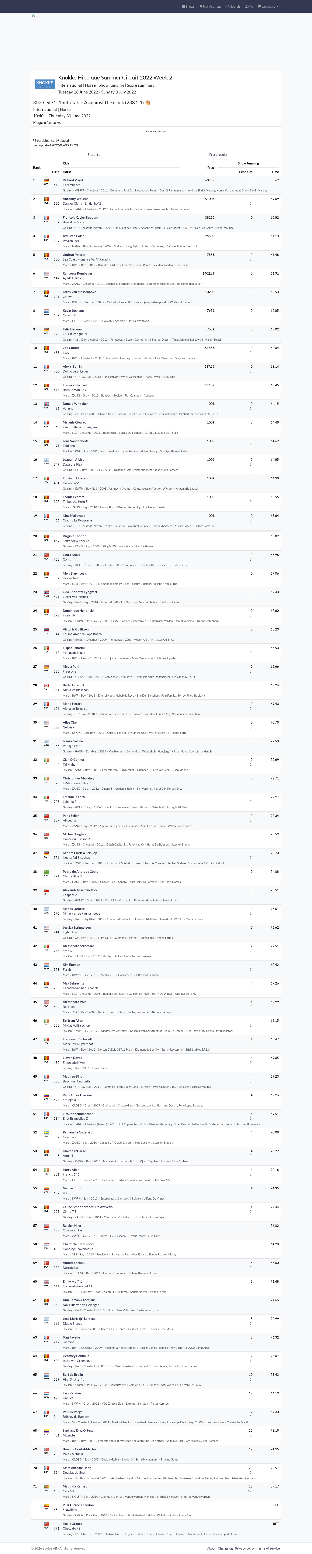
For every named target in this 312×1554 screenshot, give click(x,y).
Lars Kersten (72, 1393)
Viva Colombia (73, 1454)
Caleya (68, 297)
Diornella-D (71, 578)
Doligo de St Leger (75, 371)
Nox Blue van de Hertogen (81, 1305)
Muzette (69, 1435)
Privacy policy (245, 1548)
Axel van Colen (73, 236)
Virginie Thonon (74, 536)
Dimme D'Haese (74, 1151)
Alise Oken (71, 722)
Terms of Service (268, 1548)
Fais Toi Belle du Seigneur (80, 427)
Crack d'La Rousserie (77, 520)
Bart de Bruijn (73, 1374)
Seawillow (70, 1510)
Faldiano (69, 446)
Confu (67, 559)
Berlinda (69, 1007)
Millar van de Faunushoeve (81, 913)
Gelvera (68, 727)
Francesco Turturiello (78, 1039)
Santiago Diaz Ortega (78, 1430)
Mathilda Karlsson (76, 1486)
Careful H (69, 315)
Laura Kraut (71, 555)
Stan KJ (68, 951)
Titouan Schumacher (78, 1114)
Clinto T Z (69, 1211)
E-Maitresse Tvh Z (76, 783)
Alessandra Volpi (75, 1002)
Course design (156, 131)
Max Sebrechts (73, 983)
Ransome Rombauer (77, 273)
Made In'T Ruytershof (78, 1044)
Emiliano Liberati (75, 478)
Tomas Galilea (73, 741)
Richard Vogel (73, 180)
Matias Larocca (74, 909)
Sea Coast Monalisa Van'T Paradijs (87, 259)
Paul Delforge (72, 1412)
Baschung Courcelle (76, 1081)
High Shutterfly (73, 1379)
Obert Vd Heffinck (75, 597)
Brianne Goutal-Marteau (80, 1449)
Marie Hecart (72, 703)
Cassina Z (69, 1137)
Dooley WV (71, 483)
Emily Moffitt (72, 1281)
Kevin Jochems (73, 310)
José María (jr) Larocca (79, 1318)
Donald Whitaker (75, 403)
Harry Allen (71, 1170)
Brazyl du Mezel (74, 222)
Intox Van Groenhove (77, 1361)
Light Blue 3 (71, 932)
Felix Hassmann (74, 329)
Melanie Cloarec (74, 422)
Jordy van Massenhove (79, 292)
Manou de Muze (74, 652)
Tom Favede (71, 1337)
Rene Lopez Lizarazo (77, 1095)
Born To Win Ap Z (75, 390)
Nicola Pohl (71, 666)
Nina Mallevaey (74, 515)
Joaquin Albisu (73, 459)
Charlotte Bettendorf (78, 1244)
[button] (268, 6)
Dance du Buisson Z (76, 839)
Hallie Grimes (72, 1524)
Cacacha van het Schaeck (80, 988)
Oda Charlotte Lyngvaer (80, 592)
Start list (94, 154)
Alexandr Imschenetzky (80, 890)
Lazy (66, 352)
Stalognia (69, 1100)
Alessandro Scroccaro (78, 946)
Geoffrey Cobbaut (76, 1356)
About (211, 1548)
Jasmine (68, 1342)
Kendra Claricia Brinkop (80, 853)
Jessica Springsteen (77, 927)
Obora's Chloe (72, 1230)
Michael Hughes (74, 834)
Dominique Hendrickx (78, 610)
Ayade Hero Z (72, 278)
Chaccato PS (71, 1528)
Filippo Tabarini (74, 648)
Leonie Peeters (73, 497)
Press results (218, 154)
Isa (65, 1193)
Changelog (225, 1548)
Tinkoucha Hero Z (75, 501)
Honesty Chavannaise (78, 1249)
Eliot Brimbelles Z (75, 1118)
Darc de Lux (71, 1267)
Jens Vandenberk (75, 441)
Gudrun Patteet (74, 254)
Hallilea (68, 1398)
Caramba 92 (71, 185)
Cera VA (68, 1491)
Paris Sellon (71, 815)
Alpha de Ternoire (75, 708)
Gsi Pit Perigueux (75, 334)
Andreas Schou (74, 1263)
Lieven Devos (72, 1058)
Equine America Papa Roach (82, 634)
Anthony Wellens (75, 199)
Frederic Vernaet (75, 385)
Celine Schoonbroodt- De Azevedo (88, 1207)
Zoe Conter (71, 348)
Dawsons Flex (72, 464)
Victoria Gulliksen (76, 629)
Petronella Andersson (78, 1132)
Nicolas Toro (72, 1188)
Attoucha (69, 820)
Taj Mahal (69, 764)
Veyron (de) (71, 241)
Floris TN (69, 615)
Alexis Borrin (72, 366)
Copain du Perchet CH (78, 1286)
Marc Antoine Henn (77, 1468)
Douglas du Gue (74, 1472)
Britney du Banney (76, 1416)
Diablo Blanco (72, 1323)
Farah (67, 969)
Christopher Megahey (78, 778)
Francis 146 (71, 1174)
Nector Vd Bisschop (76, 857)
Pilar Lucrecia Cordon (78, 1505)
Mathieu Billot (73, 1076)
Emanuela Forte (74, 797)
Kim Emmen (71, 964)
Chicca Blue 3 (72, 876)
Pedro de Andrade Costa (80, 871)
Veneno (68, 408)
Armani (68, 1155)
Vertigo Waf (71, 746)
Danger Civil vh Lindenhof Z (82, 203)
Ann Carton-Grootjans (79, 1300)
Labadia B (70, 801)
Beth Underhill (73, 685)
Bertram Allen (73, 1020)
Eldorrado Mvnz (74, 1062)
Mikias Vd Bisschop (76, 1025)
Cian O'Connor (73, 759)
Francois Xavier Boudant (80, 217)
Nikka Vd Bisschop (76, 690)
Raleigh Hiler (72, 1225)
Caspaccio (70, 895)
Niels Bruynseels (75, 573)
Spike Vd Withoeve (76, 541)
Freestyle (69, 671)
